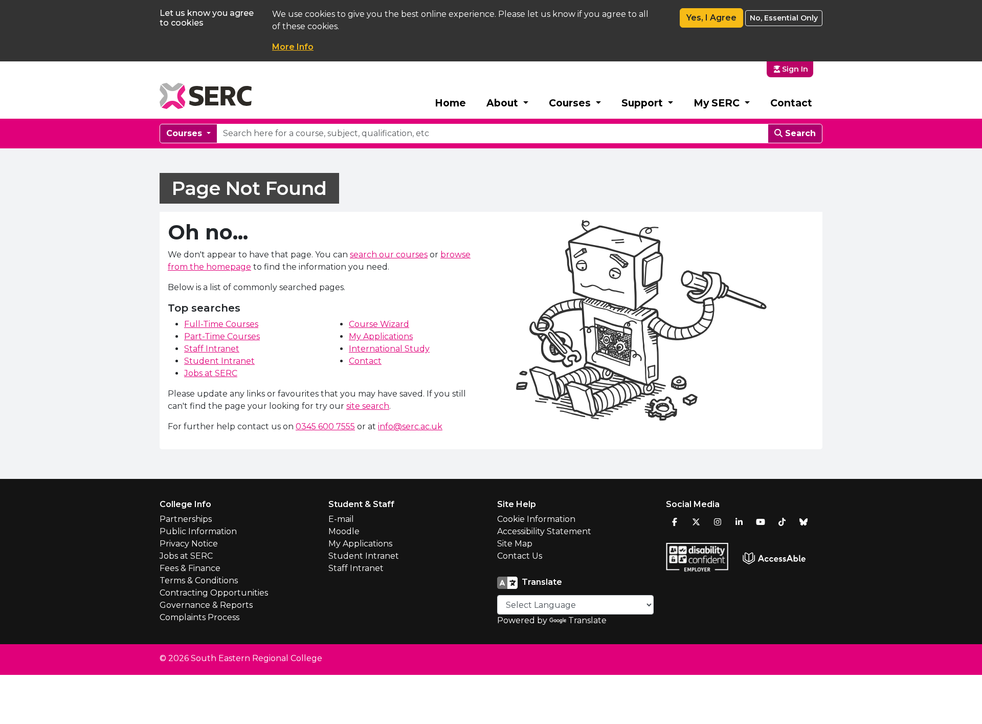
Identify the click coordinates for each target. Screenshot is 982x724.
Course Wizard (379, 324)
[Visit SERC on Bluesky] (803, 522)
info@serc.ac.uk (410, 426)
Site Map (514, 544)
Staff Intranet (211, 349)
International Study (389, 349)
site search (367, 406)
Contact (791, 103)
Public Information (198, 531)
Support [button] (643, 103)
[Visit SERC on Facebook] (674, 522)
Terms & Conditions (199, 580)
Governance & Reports (206, 605)
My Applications (381, 336)
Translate (587, 620)
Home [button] (450, 103)
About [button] (503, 103)
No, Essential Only (784, 18)
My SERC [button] (718, 103)
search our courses (389, 254)
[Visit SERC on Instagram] (717, 522)
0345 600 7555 (325, 426)
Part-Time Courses (222, 336)
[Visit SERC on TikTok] (782, 522)
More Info (293, 47)
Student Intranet (219, 361)
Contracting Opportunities (214, 593)
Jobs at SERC (210, 373)
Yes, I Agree (711, 18)
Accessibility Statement (544, 531)
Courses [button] (571, 103)
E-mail (341, 519)
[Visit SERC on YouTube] (760, 522)
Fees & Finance (190, 568)
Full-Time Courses (221, 324)
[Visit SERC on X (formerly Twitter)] (696, 522)
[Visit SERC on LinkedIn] (739, 522)
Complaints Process (199, 617)
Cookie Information (536, 519)
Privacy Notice (189, 544)
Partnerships (186, 519)
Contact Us (519, 556)
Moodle (344, 531)
